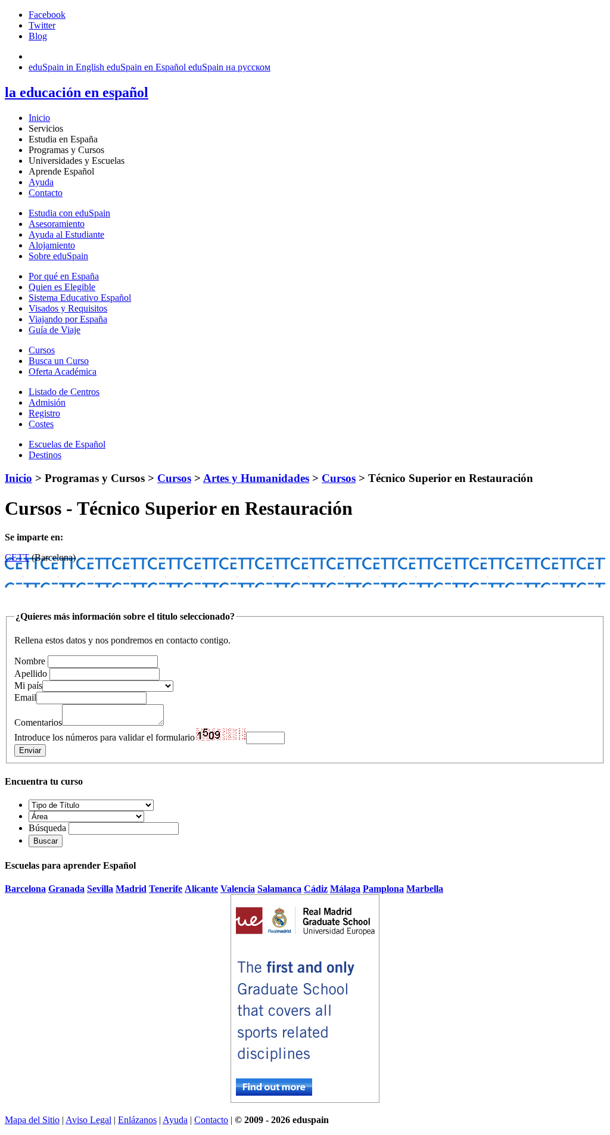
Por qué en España (64, 276)
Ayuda (41, 182)
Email (25, 697)
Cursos (42, 350)
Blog (38, 36)
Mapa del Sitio (32, 1120)
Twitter (42, 25)
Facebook (47, 15)
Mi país (28, 685)
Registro (44, 413)
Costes (41, 424)
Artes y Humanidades (256, 478)
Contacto (46, 193)
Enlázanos (137, 1120)
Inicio (39, 118)
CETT (17, 557)
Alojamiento (52, 245)
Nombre (29, 661)
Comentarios (38, 722)
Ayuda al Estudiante (66, 234)
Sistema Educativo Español (80, 298)
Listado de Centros (64, 392)
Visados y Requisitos (68, 308)
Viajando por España (68, 319)
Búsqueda (47, 828)
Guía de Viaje (54, 330)
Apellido (30, 673)
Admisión (47, 402)
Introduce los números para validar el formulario (104, 737)
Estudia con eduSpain (69, 213)
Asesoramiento (57, 224)
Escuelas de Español (67, 444)
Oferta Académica (63, 371)
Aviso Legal (88, 1120)
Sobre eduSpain (58, 256)
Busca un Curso (59, 361)
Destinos (45, 455)
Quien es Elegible (62, 287)
